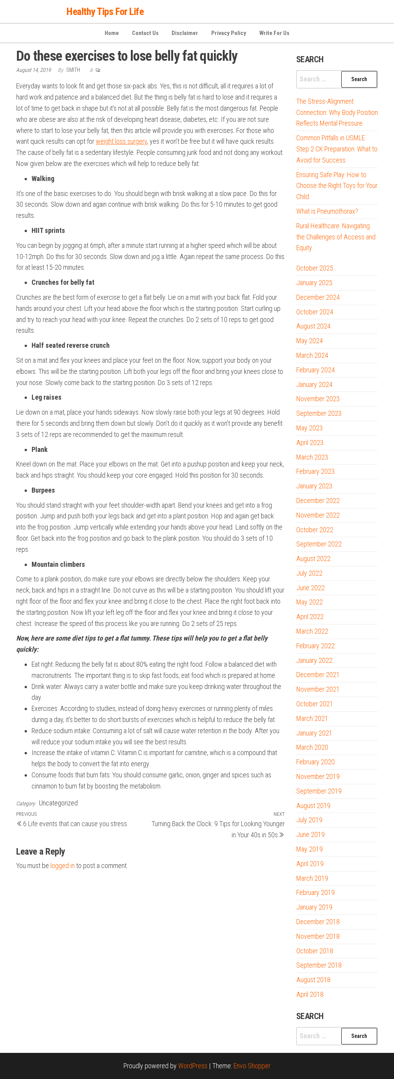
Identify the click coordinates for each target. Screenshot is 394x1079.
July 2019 (309, 820)
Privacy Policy (228, 33)
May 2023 (309, 428)
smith (73, 70)
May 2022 (309, 602)
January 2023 (314, 486)
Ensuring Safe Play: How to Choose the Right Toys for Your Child (336, 186)
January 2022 (314, 660)
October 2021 (314, 704)
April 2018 (310, 994)
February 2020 (315, 762)
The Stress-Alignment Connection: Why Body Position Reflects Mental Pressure (337, 112)
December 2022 (318, 500)
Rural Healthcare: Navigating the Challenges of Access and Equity (336, 237)
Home (112, 33)
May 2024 (309, 341)
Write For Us (274, 33)
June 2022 (310, 588)
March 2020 (312, 747)
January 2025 (314, 283)
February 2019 (315, 892)
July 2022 (309, 573)
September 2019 (319, 791)
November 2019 (318, 776)
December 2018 (318, 922)
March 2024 (312, 355)
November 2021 (318, 689)
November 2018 (318, 936)
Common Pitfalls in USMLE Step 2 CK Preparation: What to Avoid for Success (336, 149)
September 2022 (319, 544)
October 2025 (314, 268)
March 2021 (312, 718)
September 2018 (319, 965)
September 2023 (319, 413)
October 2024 (314, 312)
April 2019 (310, 864)
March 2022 (312, 631)
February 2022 (315, 646)
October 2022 (314, 530)
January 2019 (314, 907)
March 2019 (312, 878)
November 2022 (318, 515)
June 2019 (310, 834)
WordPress (192, 1066)
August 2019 (313, 806)
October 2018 (314, 951)
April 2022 (310, 617)
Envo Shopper (252, 1066)
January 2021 (314, 733)
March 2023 (312, 457)
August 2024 (313, 326)
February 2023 (315, 471)
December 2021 (318, 675)
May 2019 (309, 849)
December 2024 (318, 297)
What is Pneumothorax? (327, 211)
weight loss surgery (121, 141)
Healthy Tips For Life (105, 11)
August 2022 (313, 558)
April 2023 (310, 442)
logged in (62, 866)
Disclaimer (185, 33)
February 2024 (315, 370)
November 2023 (318, 399)
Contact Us (145, 33)
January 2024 (314, 384)
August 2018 (313, 980)
